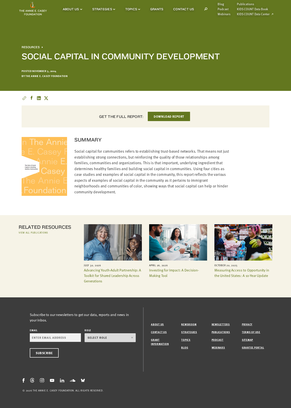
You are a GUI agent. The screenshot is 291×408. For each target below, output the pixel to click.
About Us (71, 9)
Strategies (102, 9)
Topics (131, 9)
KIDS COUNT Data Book (252, 9)
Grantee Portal (253, 347)
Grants (156, 9)
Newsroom (188, 324)
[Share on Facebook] (31, 98)
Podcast (223, 9)
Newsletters (221, 324)
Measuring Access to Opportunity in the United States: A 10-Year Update (241, 272)
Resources (31, 47)
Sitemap (247, 340)
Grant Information (160, 342)
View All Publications (33, 232)
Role (88, 330)
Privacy (247, 324)
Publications (245, 4)
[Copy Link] (24, 98)
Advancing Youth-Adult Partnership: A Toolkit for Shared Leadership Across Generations (112, 275)
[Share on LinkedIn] (39, 98)
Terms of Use (251, 332)
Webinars (224, 14)
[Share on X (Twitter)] (46, 98)
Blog (221, 4)
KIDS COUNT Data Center (253, 14)
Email (34, 330)
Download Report (169, 116)
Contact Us (183, 9)
